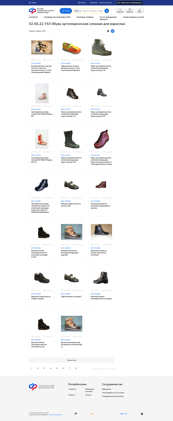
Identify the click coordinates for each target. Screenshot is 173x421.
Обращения (106, 389)
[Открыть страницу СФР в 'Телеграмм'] (106, 414)
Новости (71, 395)
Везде (77, 11)
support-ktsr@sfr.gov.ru (55, 414)
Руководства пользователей (57, 17)
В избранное (37, 60)
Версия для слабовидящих (131, 3)
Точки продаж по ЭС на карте (113, 393)
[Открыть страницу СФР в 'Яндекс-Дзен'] (142, 414)
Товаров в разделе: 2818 (37, 31)
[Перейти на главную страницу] (41, 11)
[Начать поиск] (106, 11)
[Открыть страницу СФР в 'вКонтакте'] (124, 413)
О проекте (33, 17)
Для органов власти (105, 2)
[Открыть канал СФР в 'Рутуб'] (75, 414)
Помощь (83, 2)
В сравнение (49, 60)
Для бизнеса (94, 2)
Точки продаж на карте (133, 17)
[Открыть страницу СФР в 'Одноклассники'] (91, 414)
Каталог (88, 395)
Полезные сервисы (85, 17)
